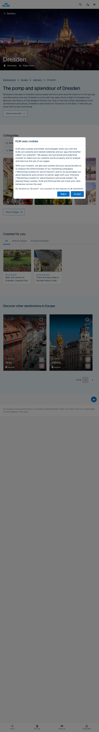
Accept (77, 194)
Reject (63, 194)
